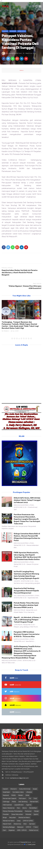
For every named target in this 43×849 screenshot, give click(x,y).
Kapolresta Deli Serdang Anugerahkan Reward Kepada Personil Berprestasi (26, 590)
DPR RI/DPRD (28, 821)
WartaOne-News (8, 821)
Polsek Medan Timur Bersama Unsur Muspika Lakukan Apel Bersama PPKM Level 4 (26, 605)
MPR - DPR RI (21, 830)
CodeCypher (31, 844)
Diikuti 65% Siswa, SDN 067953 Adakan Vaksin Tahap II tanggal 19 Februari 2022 (27, 500)
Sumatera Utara (18, 792)
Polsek (36, 811)
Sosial (35, 789)
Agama (28, 805)
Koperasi (12, 830)
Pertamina (17, 824)
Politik (13, 795)
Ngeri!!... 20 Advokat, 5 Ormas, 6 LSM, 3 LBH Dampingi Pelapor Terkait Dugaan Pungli (27, 619)
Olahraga (6, 801)
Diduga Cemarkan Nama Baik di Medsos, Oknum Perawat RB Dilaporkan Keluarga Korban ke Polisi (27, 537)
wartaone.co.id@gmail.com (19, 778)
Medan (20, 795)
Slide (27, 795)
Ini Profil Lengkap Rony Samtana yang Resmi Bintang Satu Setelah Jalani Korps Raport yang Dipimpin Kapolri (26, 575)
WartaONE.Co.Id (26, 842)
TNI (30, 798)
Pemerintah (34, 801)
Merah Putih (7, 824)
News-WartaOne (8, 808)
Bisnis (25, 808)
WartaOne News (24, 817)
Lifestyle (29, 792)
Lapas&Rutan (19, 805)
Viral (35, 798)
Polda (14, 801)
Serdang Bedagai (9, 827)
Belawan (20, 827)
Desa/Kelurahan (17, 814)
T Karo (35, 827)
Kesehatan (22, 31)
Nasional (6, 795)
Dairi (4, 830)
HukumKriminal (24, 789)
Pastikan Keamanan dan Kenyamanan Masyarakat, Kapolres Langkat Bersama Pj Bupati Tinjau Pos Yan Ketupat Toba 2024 (27, 519)
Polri (25, 824)
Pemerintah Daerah (9, 798)
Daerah (5, 31)
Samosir (32, 824)
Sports (36, 814)
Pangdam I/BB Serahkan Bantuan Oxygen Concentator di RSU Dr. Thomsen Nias (27, 634)
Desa (18, 821)
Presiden (6, 814)
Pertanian (28, 811)
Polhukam (22, 798)
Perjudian (12, 817)
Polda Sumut (33, 830)
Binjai (5, 817)
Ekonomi (13, 31)
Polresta (28, 814)
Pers (18, 808)
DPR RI (28, 827)
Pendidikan (33, 808)
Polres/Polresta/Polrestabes (12, 811)
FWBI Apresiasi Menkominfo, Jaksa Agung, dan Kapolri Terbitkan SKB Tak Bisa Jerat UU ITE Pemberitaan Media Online (27, 556)
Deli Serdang (22, 801)
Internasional (7, 805)
